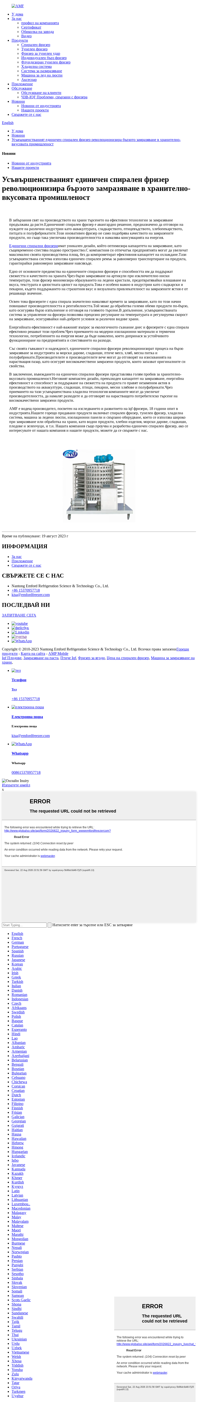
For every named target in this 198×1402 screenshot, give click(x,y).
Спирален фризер (35, 45)
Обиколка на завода (37, 32)
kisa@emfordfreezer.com (31, 595)
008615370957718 (26, 772)
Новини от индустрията (41, 106)
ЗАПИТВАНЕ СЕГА (19, 615)
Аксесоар (29, 80)
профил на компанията (40, 23)
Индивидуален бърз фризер (44, 58)
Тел (14, 689)
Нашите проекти (35, 110)
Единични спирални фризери (33, 246)
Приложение (22, 84)
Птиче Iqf (68, 658)
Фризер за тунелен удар (40, 53)
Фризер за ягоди (91, 658)
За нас (17, 18)
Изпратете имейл (16, 785)
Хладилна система (36, 66)
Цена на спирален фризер (128, 658)
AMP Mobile (58, 653)
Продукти (20, 40)
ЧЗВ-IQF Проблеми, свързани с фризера (54, 97)
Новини (18, 101)
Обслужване (22, 88)
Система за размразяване (41, 71)
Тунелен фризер (34, 49)
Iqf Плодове (11, 658)
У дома (17, 14)
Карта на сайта (33, 653)
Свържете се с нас (26, 114)
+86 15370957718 (26, 590)
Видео (26, 36)
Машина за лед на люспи (42, 75)
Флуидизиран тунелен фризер (46, 62)
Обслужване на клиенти (41, 93)
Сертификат (31, 27)
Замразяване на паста (40, 658)
